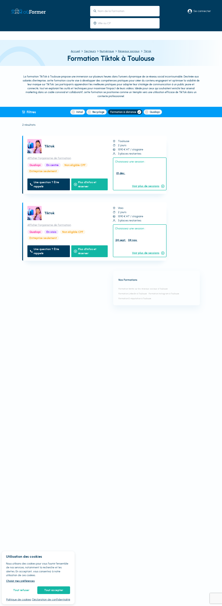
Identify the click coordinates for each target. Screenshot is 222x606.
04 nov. (132, 240)
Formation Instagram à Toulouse (164, 293)
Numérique (107, 51)
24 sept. (120, 240)
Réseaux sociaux (129, 51)
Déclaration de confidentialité (51, 599)
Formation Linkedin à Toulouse (132, 293)
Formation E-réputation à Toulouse (134, 298)
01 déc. (120, 173)
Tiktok (147, 51)
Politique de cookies (18, 599)
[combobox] (127, 11)
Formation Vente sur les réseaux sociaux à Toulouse (143, 289)
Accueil (75, 51)
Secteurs (90, 51)
